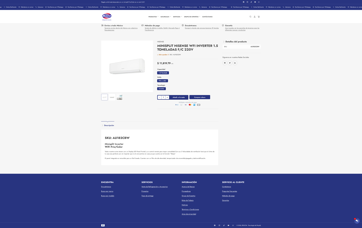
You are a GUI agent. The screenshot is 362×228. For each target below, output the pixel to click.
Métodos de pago (228, 196)
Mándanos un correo (26, 7)
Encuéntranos (106, 186)
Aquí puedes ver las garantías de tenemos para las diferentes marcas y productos (242, 29)
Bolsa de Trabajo (188, 200)
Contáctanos (226, 186)
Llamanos (39, 7)
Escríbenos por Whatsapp (55, 7)
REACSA (244, 225)
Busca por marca (107, 191)
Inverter (161, 89)
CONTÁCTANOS (207, 17)
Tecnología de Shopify (254, 225)
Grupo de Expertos (188, 196)
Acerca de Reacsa (188, 186)
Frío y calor (162, 81)
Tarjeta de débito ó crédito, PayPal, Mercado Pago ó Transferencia (162, 29)
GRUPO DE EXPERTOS (191, 17)
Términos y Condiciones (190, 209)
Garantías (225, 200)
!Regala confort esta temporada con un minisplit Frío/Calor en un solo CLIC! (123, 2)
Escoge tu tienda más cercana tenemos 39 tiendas (202, 28)
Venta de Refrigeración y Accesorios (155, 186)
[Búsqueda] (250, 17)
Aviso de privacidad (189, 214)
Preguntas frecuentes (229, 191)
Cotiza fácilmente (10, 7)
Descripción (109, 125)
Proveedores (186, 191)
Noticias (185, 205)
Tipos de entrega (147, 196)
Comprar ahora (199, 97)
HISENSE (160, 41)
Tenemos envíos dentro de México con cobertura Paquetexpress (121, 29)
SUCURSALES (165, 17)
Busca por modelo (107, 196)
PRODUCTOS (152, 17)
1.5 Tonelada (163, 73)
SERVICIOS (176, 17)
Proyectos (145, 191)
